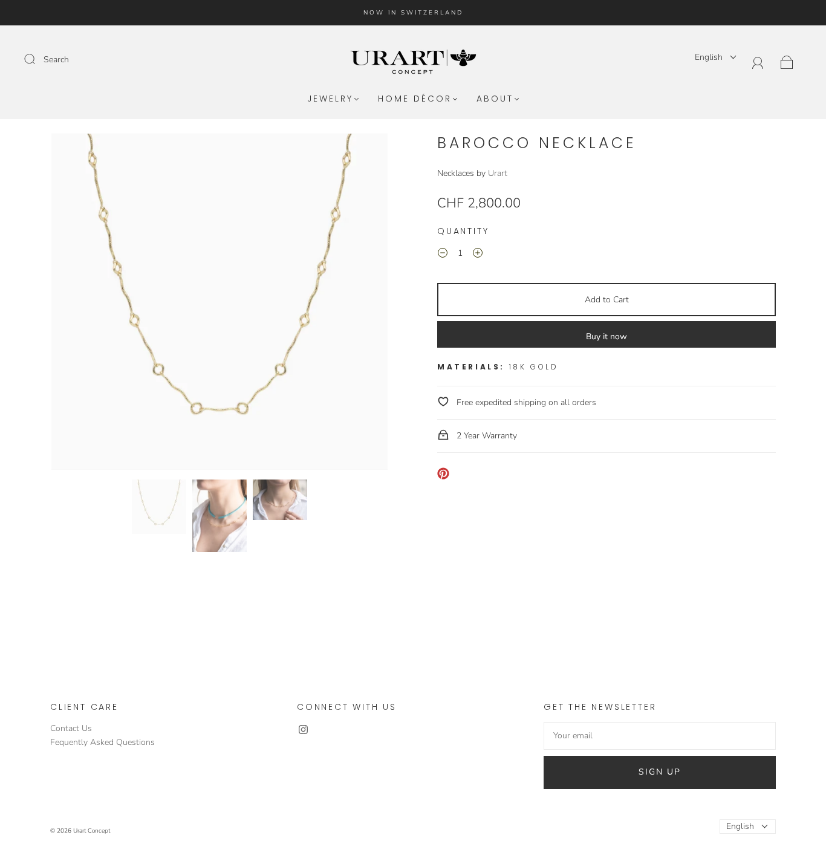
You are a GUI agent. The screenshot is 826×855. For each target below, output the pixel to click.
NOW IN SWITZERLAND (413, 12)
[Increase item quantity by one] (477, 255)
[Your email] (660, 736)
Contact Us (71, 728)
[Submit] (37, 59)
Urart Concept (91, 831)
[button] (85, 304)
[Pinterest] (443, 473)
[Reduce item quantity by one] (442, 255)
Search (56, 59)
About (494, 99)
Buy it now (606, 336)
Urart (497, 173)
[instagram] (303, 729)
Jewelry (330, 99)
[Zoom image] (219, 304)
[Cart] (787, 61)
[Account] (758, 61)
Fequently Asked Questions (102, 742)
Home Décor (415, 99)
